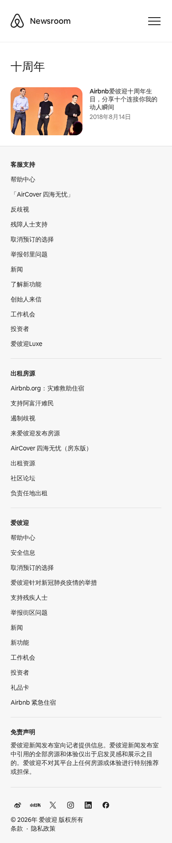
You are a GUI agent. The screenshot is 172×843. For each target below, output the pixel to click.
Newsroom (50, 21)
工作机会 (23, 314)
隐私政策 (43, 828)
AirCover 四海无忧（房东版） (51, 448)
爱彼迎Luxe (26, 344)
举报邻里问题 (29, 254)
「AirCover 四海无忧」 (42, 194)
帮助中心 (23, 179)
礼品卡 (20, 687)
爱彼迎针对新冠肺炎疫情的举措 (54, 583)
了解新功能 (26, 284)
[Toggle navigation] (154, 21)
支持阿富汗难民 (32, 403)
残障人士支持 (29, 224)
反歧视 (20, 209)
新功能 (20, 642)
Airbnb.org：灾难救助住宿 (47, 388)
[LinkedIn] (88, 805)
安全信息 (23, 553)
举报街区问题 (29, 612)
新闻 (17, 269)
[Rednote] (35, 805)
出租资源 (23, 463)
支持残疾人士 (29, 598)
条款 (17, 828)
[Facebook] (106, 805)
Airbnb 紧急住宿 (33, 702)
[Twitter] (53, 805)
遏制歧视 (23, 418)
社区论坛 (23, 478)
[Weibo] (18, 805)
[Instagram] (71, 805)
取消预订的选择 (32, 239)
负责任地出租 (29, 493)
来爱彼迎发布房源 (35, 433)
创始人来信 (26, 299)
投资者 (20, 329)
